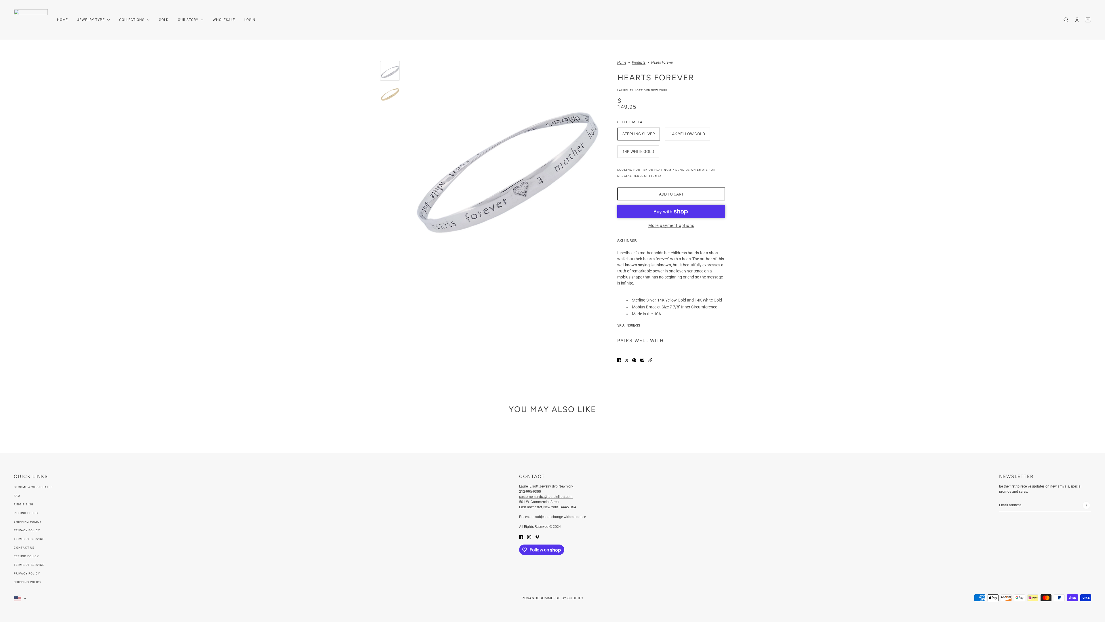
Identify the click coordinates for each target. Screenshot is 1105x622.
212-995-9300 (530, 492)
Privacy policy (27, 573)
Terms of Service (29, 539)
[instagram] (529, 537)
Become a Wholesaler (33, 487)
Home (621, 63)
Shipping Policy (27, 521)
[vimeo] (537, 537)
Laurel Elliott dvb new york (642, 90)
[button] (650, 360)
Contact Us (24, 547)
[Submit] (1086, 505)
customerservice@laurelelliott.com (546, 497)
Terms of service (29, 564)
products (638, 63)
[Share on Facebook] (619, 360)
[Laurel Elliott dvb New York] (31, 20)
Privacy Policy (27, 530)
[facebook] (521, 537)
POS (525, 598)
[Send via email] (642, 360)
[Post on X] (626, 360)
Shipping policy (27, 582)
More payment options (671, 225)
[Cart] (1088, 20)
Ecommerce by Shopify (560, 598)
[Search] (1066, 20)
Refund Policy (26, 513)
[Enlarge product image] (507, 159)
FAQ (17, 495)
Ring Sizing (23, 504)
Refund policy (26, 556)
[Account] (1077, 20)
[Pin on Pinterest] (634, 360)
